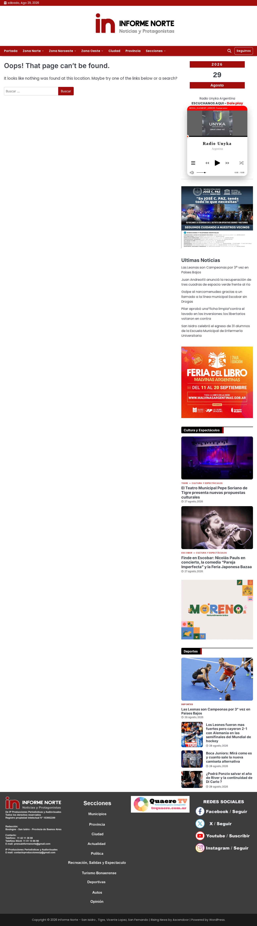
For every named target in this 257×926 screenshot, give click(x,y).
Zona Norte (32, 51)
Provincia (133, 51)
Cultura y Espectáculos (207, 483)
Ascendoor (181, 920)
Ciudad (114, 51)
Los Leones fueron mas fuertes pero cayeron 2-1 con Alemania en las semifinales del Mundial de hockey (228, 733)
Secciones (154, 51)
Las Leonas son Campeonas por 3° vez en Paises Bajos (215, 711)
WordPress (217, 920)
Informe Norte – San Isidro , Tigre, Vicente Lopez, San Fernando (103, 920)
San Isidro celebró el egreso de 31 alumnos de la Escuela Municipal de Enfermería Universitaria (215, 331)
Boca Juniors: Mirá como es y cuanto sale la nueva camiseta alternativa (229, 757)
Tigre (184, 483)
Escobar (186, 553)
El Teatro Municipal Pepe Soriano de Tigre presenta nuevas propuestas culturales (214, 492)
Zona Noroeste (61, 51)
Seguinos (244, 51)
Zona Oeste (90, 51)
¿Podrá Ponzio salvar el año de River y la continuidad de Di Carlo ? (229, 778)
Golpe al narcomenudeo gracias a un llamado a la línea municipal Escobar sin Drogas (214, 296)
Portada (10, 51)
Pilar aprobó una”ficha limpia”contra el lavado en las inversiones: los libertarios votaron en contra (213, 313)
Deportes (187, 704)
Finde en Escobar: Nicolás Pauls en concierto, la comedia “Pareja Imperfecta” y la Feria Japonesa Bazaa (216, 562)
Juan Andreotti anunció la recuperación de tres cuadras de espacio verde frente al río (216, 282)
